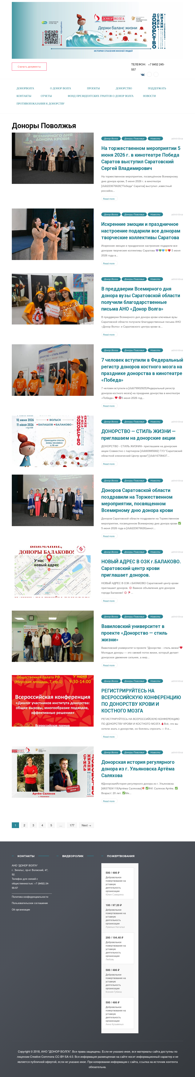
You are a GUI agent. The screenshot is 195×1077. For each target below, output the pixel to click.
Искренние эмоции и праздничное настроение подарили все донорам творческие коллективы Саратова (140, 230)
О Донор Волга (60, 88)
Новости (155, 138)
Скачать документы (29, 66)
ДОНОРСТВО (124, 88)
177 (72, 825)
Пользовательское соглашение (30, 903)
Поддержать (157, 88)
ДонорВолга (25, 88)
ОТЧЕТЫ (46, 96)
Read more (109, 198)
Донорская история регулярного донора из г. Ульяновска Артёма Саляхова (137, 768)
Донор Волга (111, 138)
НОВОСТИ (149, 96)
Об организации (21, 909)
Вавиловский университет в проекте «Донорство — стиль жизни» (134, 633)
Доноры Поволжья (134, 138)
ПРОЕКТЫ (93, 88)
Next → (86, 825)
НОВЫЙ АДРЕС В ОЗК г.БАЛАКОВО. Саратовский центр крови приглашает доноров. (141, 568)
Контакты (24, 96)
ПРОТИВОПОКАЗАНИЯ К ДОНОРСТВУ (41, 103)
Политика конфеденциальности (30, 896)
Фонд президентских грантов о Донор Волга (100, 96)
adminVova (177, 138)
